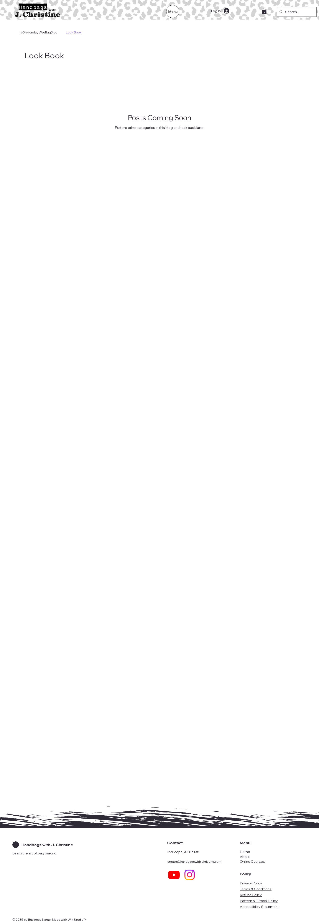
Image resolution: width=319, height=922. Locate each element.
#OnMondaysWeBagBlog (38, 32)
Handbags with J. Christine (47, 844)
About (245, 856)
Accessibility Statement (259, 906)
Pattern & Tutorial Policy (259, 901)
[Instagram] (189, 875)
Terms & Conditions (255, 889)
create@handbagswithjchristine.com (194, 862)
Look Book (74, 32)
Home (245, 851)
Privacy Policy (251, 883)
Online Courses (252, 861)
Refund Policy (251, 895)
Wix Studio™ (77, 920)
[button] (264, 11)
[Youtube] (174, 875)
